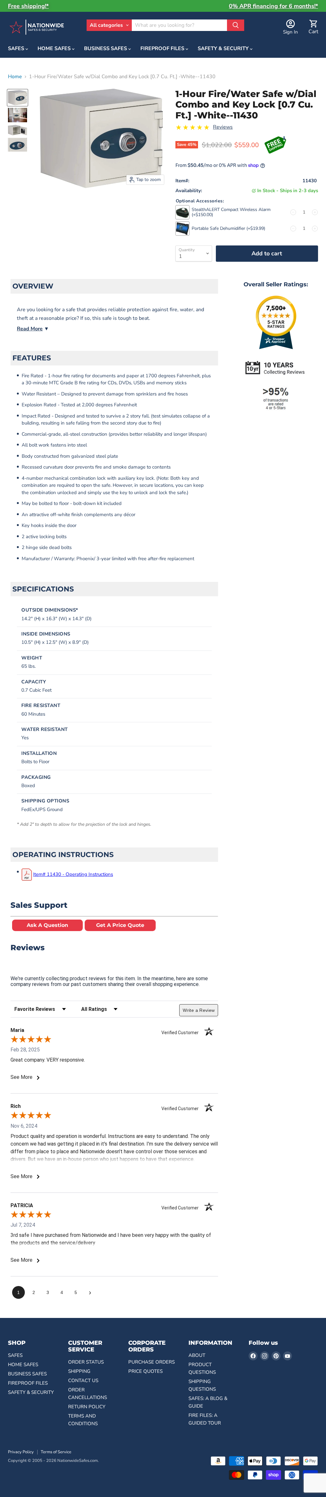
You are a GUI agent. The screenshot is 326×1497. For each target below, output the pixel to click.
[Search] (235, 25)
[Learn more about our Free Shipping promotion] (275, 146)
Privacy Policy (21, 1452)
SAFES (16, 48)
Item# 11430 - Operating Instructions (73, 874)
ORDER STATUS (86, 1362)
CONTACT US (83, 1380)
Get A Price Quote (120, 925)
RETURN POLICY (86, 1406)
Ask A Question (47, 925)
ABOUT (196, 1355)
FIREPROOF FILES (163, 48)
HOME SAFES (55, 48)
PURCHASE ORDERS (151, 1362)
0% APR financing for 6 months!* (273, 6)
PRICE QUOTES (145, 1371)
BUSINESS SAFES (106, 48)
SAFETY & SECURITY (224, 48)
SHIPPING (79, 1371)
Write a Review (199, 1010)
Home (15, 76)
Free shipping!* (28, 6)
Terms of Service (56, 1452)
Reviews (223, 127)
